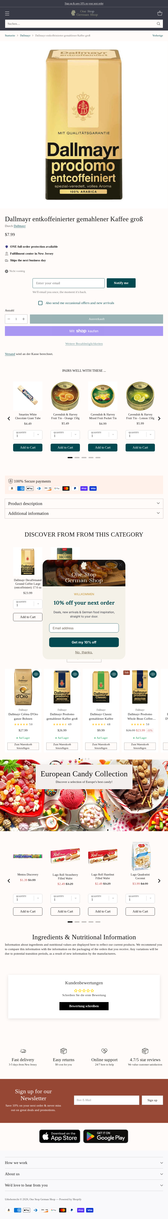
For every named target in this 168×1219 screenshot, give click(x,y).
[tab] (70, 457)
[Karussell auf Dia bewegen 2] (82, 759)
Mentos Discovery (27, 874)
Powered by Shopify (70, 1199)
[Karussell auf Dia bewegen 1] (79, 759)
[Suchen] (158, 23)
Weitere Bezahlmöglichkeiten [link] (84, 343)
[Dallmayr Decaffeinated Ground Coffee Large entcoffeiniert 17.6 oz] (84, 125)
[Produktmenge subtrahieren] (8, 319)
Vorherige (157, 35)
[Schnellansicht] (36, 674)
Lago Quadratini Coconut (140, 876)
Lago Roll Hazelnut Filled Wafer (102, 876)
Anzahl (9, 310)
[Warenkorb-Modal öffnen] (160, 13)
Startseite (10, 35)
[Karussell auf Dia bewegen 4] (88, 759)
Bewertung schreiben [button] (84, 1006)
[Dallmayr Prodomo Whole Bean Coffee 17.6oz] (140, 687)
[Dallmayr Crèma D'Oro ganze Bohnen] (23, 687)
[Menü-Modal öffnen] (7, 13)
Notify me (121, 283)
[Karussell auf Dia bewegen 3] (85, 759)
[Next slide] (159, 418)
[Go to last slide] (9, 418)
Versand (10, 354)
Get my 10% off (84, 642)
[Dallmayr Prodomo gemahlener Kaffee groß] (62, 687)
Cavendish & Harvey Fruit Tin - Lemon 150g (140, 416)
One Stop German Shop (42, 1199)
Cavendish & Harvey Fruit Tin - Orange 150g (65, 416)
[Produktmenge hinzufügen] (23, 319)
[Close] (120, 565)
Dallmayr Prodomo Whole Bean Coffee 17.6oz (140, 719)
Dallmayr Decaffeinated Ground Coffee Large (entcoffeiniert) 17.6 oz (28, 584)
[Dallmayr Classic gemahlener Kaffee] (101, 687)
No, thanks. (84, 652)
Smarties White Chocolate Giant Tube (28, 416)
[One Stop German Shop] (84, 13)
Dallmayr (25, 35)
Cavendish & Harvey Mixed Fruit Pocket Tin (103, 416)
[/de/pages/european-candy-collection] (84, 795)
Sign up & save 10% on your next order (84, 3)
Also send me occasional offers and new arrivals (80, 303)
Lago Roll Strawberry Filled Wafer (65, 876)
